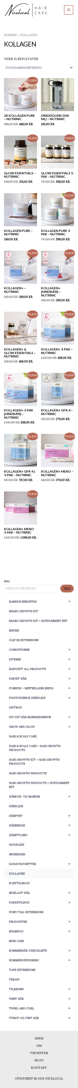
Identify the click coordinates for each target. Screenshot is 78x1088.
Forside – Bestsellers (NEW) (39, 688)
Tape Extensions (22, 970)
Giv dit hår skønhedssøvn (39, 717)
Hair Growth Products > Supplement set (39, 785)
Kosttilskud (19, 883)
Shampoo (39, 931)
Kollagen (17, 873)
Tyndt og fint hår (39, 1017)
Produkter (39, 921)
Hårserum (39, 825)
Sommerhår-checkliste (39, 950)
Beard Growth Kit (23, 611)
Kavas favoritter (39, 863)
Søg (7, 581)
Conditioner (39, 649)
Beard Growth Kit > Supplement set (38, 621)
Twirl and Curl (39, 1008)
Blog (39, 1060)
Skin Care (16, 941)
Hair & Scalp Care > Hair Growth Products (35, 748)
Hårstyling (39, 834)
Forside (10, 35)
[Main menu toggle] (68, 9)
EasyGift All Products (39, 668)
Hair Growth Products (28, 773)
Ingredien (17, 854)
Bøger (14, 630)
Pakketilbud (39, 902)
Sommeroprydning (39, 960)
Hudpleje (16, 844)
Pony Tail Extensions (26, 912)
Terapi (14, 979)
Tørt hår (39, 998)
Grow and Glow (39, 726)
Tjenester (39, 1053)
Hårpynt (39, 815)
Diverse (39, 659)
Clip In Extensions (24, 640)
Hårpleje (16, 806)
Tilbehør (39, 989)
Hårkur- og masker (39, 796)
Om (39, 1046)
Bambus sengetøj (39, 601)
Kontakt (39, 1068)
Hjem (39, 1038)
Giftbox (15, 707)
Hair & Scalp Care (23, 736)
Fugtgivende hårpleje (39, 697)
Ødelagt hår (39, 892)
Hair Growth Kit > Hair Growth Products (34, 761)
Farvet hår (39, 678)
